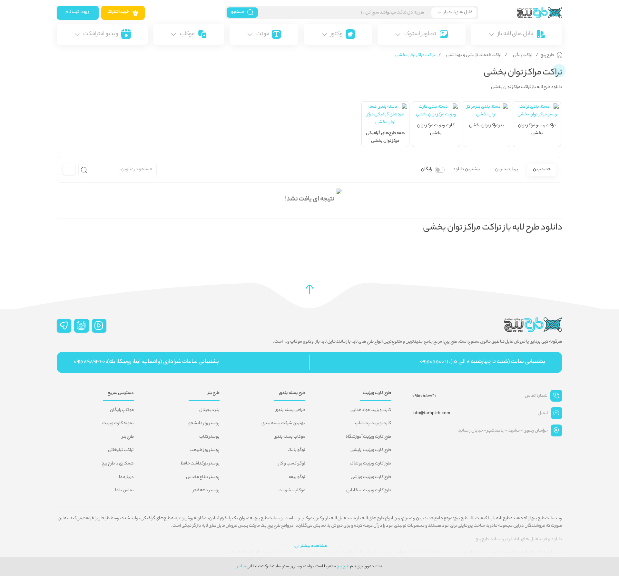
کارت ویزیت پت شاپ (373, 423)
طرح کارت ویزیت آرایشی (370, 450)
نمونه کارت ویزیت (118, 423)
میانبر (241, 566)
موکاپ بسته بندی (289, 437)
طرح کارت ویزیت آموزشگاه (368, 437)
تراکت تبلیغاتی (121, 450)
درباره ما (126, 477)
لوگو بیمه (297, 477)
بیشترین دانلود (466, 169)
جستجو (237, 12)
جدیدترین (542, 169)
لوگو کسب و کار (291, 463)
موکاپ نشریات (292, 490)
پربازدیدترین (506, 169)
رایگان (426, 169)
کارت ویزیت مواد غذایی (370, 410)
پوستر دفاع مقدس (203, 477)
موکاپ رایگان (122, 410)
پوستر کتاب (209, 437)
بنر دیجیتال (209, 410)
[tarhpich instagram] (81, 326)
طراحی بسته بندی (290, 410)
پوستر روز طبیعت (205, 450)
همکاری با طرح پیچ (118, 463)
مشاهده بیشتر (313, 546)
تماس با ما (124, 490)
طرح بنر (128, 437)
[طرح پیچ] (520, 12)
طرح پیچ (343, 566)
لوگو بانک (296, 450)
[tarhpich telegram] (64, 326)
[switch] (440, 170)
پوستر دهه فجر (206, 490)
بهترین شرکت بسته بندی (283, 423)
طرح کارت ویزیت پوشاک (370, 463)
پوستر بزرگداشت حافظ (200, 463)
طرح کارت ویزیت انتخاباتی (368, 490)
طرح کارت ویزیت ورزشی (371, 477)
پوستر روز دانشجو (204, 423)
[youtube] (99, 326)
